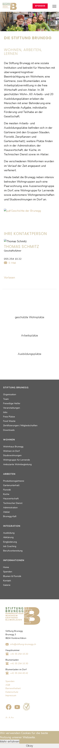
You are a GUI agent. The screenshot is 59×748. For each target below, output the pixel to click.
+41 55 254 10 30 (19, 663)
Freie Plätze (9, 416)
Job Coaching (9, 546)
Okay (29, 746)
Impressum (11, 695)
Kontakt (7, 580)
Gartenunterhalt (11, 485)
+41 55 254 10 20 (19, 653)
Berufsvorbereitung (12, 550)
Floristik (7, 489)
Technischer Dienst (12, 503)
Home (6, 567)
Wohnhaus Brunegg (13, 446)
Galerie (6, 585)
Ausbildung (8, 532)
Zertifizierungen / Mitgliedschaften (20, 425)
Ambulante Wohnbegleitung (17, 464)
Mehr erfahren (9, 741)
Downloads (9, 430)
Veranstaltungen (11, 407)
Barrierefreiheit (13, 688)
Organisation (9, 394)
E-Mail (12, 263)
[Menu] (54, 6)
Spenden (7, 571)
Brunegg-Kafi (9, 516)
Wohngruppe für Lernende (16, 459)
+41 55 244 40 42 (19, 673)
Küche (6, 494)
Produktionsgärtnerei (13, 480)
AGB (8, 684)
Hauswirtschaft (11, 498)
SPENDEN (40, 6)
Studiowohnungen (12, 455)
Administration (10, 507)
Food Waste (9, 421)
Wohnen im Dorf (11, 451)
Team (6, 399)
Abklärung (8, 537)
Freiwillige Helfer (11, 403)
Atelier (6, 511)
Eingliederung (10, 541)
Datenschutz (12, 692)
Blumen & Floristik (12, 576)
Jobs (5, 412)
